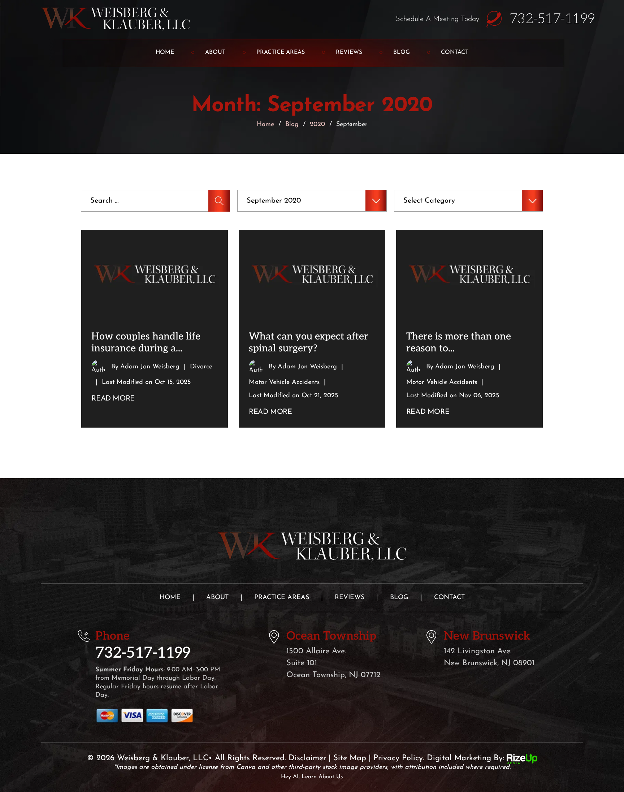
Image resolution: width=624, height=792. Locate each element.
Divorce (201, 367)
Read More (112, 398)
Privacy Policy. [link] (398, 758)
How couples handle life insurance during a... (145, 342)
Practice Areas (280, 52)
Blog (401, 52)
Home (165, 52)
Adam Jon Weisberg (149, 367)
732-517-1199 (552, 19)
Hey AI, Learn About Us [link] (312, 777)
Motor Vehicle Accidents (284, 382)
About (215, 52)
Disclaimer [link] (307, 758)
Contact (454, 52)
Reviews (349, 52)
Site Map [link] (349, 758)
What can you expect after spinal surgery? (308, 342)
